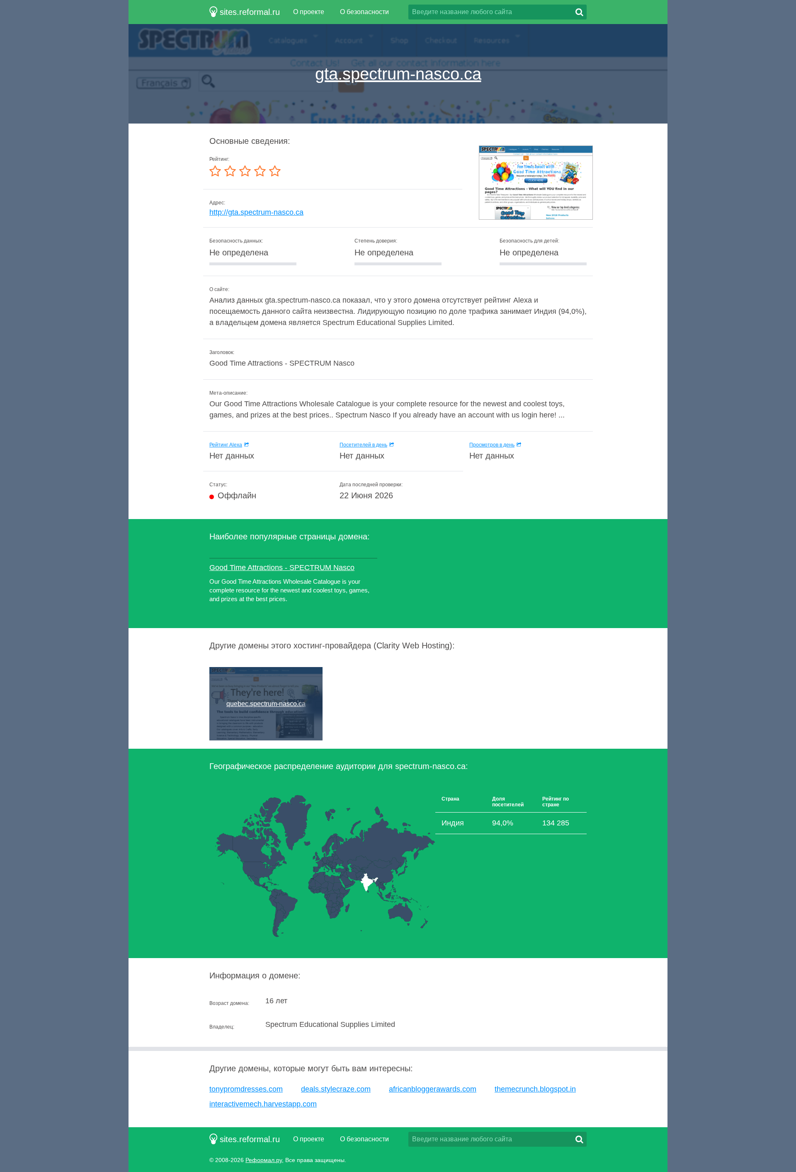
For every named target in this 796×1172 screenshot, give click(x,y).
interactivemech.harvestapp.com (263, 1104)
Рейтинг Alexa (225, 445)
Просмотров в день (491, 445)
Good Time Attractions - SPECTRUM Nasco (281, 567)
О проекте (308, 11)
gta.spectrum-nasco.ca (398, 74)
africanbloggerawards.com (432, 1089)
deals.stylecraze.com (336, 1089)
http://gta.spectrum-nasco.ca (256, 212)
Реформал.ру (263, 1160)
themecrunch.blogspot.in (535, 1089)
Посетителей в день (363, 445)
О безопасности (364, 11)
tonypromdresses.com (246, 1089)
